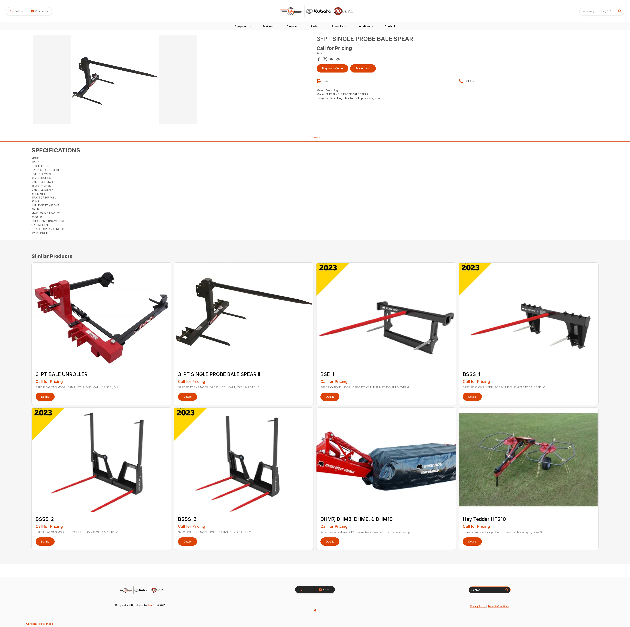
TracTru (152, 605)
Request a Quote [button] (332, 68)
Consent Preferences (39, 623)
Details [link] (45, 396)
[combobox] (601, 11)
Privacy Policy (478, 606)
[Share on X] (325, 59)
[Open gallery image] (115, 79)
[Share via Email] (332, 59)
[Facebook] (315, 610)
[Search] (507, 589)
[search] (620, 11)
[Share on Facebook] (319, 59)
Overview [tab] (315, 137)
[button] (16, 11)
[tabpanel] (173, 80)
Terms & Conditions (498, 606)
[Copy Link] (338, 59)
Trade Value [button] (363, 68)
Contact (390, 26)
